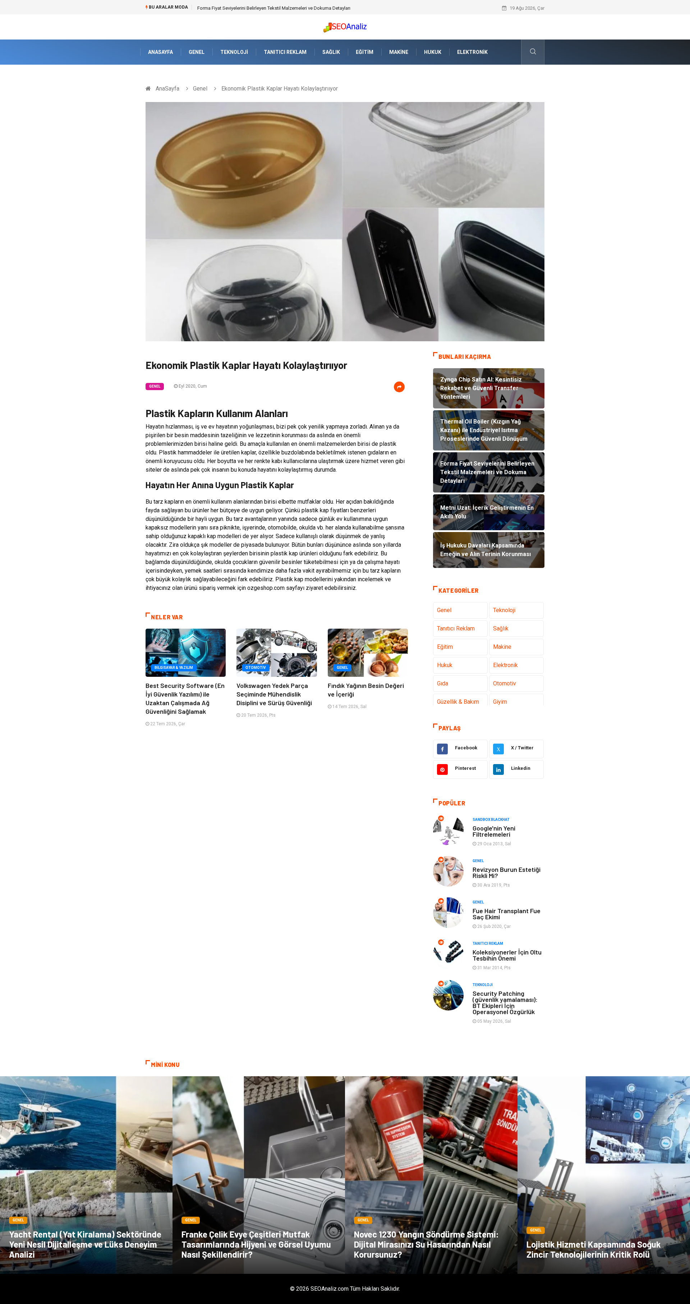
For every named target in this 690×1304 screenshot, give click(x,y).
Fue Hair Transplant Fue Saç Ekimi (506, 914)
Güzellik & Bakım (458, 701)
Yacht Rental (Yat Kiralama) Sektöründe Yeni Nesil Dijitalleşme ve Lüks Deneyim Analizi (85, 1244)
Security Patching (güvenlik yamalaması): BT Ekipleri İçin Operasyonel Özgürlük (505, 1002)
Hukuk (432, 52)
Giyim (500, 701)
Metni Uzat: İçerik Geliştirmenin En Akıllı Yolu (243, 8)
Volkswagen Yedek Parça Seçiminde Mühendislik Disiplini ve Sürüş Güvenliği (274, 694)
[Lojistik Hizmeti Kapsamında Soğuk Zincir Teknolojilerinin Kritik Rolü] (604, 1175)
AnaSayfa (160, 52)
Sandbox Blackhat (491, 820)
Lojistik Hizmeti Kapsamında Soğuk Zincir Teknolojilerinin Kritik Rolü (593, 1249)
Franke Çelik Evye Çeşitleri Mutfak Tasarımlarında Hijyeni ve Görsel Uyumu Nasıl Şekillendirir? (256, 1244)
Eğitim (364, 52)
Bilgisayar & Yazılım (174, 668)
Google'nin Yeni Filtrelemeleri (494, 831)
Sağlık (331, 52)
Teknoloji (234, 52)
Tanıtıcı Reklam (285, 52)
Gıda (442, 683)
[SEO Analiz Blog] (345, 25)
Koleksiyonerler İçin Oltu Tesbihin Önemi (507, 955)
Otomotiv (255, 668)
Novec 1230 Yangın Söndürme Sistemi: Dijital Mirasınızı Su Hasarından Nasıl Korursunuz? (426, 1244)
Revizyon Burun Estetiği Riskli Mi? (506, 872)
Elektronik (472, 52)
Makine (398, 52)
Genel (196, 52)
